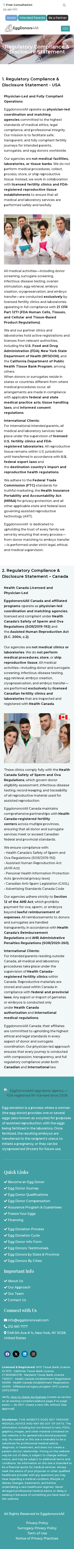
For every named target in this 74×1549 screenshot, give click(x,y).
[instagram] (33, 1354)
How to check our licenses (28, 1397)
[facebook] (7, 1354)
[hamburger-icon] (65, 28)
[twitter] (16, 1354)
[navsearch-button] (64, 5)
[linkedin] (24, 1354)
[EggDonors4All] (22, 28)
